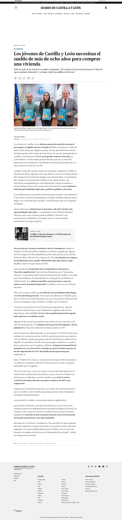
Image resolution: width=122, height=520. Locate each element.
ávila (34, 14)
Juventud (41, 443)
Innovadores (64, 498)
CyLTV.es (87, 488)
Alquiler (53, 443)
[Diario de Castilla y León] (61, 7)
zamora (87, 14)
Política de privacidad (52, 517)
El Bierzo (40, 488)
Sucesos (63, 486)
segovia (66, 14)
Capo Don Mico (26, 2)
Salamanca (41, 493)
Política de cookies (63, 517)
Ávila (39, 482)
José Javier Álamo (19, 137)
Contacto (16, 478)
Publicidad (16, 476)
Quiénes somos (18, 473)
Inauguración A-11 (46, 2)
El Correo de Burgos (90, 484)
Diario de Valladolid (90, 482)
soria (73, 14)
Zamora (40, 502)
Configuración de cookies (75, 517)
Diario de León (89, 479)
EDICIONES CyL (102, 0)
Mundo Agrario (65, 495)
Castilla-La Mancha (22, 443)
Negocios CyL (65, 500)
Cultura (63, 482)
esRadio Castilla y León (91, 491)
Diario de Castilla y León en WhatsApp (85, 2)
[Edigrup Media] (18, 510)
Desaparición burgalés (58, 2)
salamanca (59, 14)
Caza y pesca (64, 488)
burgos (39, 14)
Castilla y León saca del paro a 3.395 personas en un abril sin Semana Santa (50, 235)
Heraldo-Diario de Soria (91, 486)
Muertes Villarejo (35, 2)
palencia (51, 14)
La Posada (64, 493)
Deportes (63, 484)
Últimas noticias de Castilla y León (70, 502)
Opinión (63, 479)
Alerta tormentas (69, 2)
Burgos (39, 484)
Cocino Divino (65, 491)
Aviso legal (42, 517)
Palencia (40, 491)
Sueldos (47, 443)
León (39, 486)
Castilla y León (19, 45)
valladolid (79, 14)
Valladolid (40, 500)
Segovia (40, 495)
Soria (39, 498)
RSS (15, 480)
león (45, 14)
